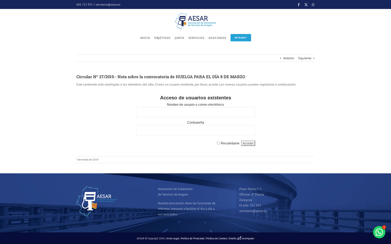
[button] (379, 232)
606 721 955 (84, 4)
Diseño (233, 238)
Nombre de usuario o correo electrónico (195, 104)
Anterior (288, 58)
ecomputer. (248, 238)
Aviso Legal (172, 238)
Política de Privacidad (192, 238)
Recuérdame (230, 143)
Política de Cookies (216, 238)
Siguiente (304, 58)
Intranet (241, 37)
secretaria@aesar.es (108, 4)
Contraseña (195, 122)
